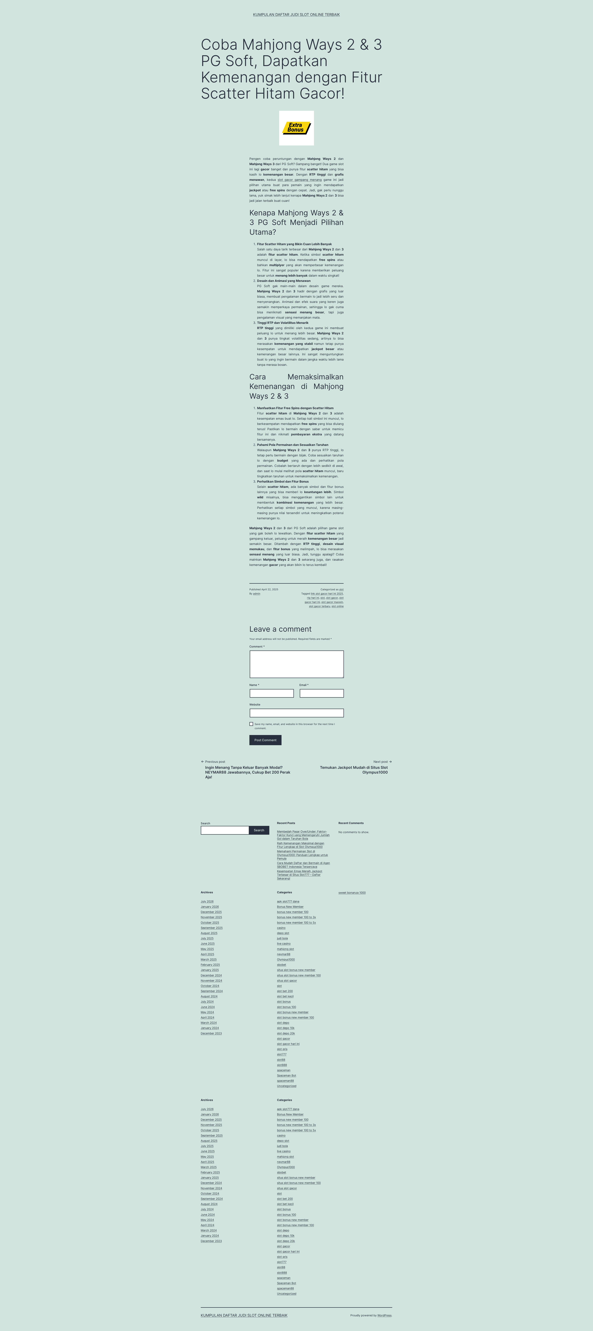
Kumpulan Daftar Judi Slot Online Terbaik (296, 14)
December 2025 (211, 912)
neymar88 (283, 954)
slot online (338, 606)
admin (256, 593)
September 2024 (212, 991)
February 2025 (210, 964)
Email (304, 685)
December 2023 (211, 1033)
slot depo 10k (285, 1028)
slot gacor (332, 597)
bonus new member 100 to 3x (296, 917)
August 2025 (209, 933)
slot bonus (284, 1001)
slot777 (281, 1054)
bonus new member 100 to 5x (296, 922)
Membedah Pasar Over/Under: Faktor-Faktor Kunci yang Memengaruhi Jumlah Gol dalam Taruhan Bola (303, 835)
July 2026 (207, 901)
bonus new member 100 (292, 912)
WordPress (384, 1315)
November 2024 (211, 980)
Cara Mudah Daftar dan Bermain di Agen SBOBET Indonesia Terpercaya (303, 864)
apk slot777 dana (288, 901)
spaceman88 (285, 1080)
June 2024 (208, 1007)
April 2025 (207, 954)
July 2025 (207, 938)
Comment (257, 646)
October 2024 (210, 985)
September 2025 (212, 927)
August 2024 (209, 996)
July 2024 (207, 1001)
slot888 (282, 1065)
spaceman (283, 1070)
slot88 (281, 1059)
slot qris (282, 1049)
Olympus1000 (286, 959)
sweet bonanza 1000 (352, 892)
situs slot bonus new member (296, 970)
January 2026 (210, 906)
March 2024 (209, 1022)
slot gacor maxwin (332, 602)
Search (205, 823)
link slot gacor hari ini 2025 (327, 593)
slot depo (283, 1022)
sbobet (281, 964)
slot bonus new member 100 (295, 1017)
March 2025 (209, 959)
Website (254, 704)
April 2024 (207, 1017)
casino (281, 927)
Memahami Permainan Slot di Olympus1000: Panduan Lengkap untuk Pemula (302, 855)
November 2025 (211, 917)
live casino (284, 943)
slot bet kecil (285, 996)
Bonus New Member (290, 906)
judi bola (282, 938)
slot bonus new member (293, 1012)
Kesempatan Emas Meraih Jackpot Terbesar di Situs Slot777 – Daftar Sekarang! (299, 875)
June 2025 (208, 943)
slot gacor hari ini (288, 1043)
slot (341, 589)
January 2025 (210, 970)
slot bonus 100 (286, 1007)
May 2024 (207, 1012)
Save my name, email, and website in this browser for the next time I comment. (295, 726)
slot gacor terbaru (319, 606)
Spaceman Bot (286, 1075)
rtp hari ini (313, 597)
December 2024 (211, 975)
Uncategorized (286, 1086)
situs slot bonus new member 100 (299, 975)
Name (254, 685)
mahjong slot (285, 949)
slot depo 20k (286, 1033)
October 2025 (210, 922)
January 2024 (210, 1028)
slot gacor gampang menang (300, 180)
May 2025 (207, 949)
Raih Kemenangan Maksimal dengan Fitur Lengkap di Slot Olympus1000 (300, 845)
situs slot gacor (287, 980)
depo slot (283, 933)
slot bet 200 (285, 991)
